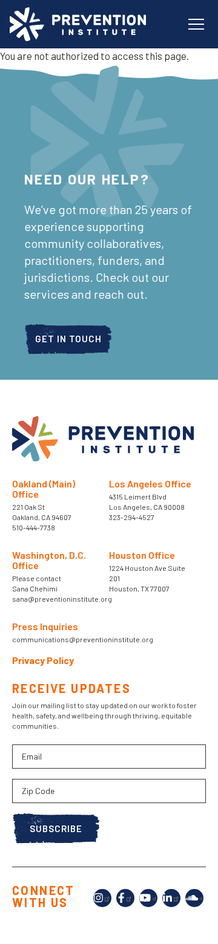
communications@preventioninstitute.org (82, 639)
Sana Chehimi (35, 588)
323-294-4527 (131, 517)
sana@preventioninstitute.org (62, 598)
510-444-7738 (34, 527)
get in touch (68, 338)
